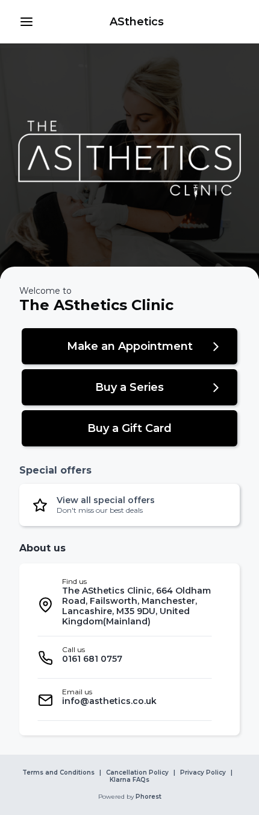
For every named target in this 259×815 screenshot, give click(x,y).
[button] (26, 22)
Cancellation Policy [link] (137, 772)
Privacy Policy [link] (203, 772)
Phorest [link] (148, 797)
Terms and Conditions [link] (58, 772)
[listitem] (124, 604)
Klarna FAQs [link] (129, 780)
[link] (137, 21)
